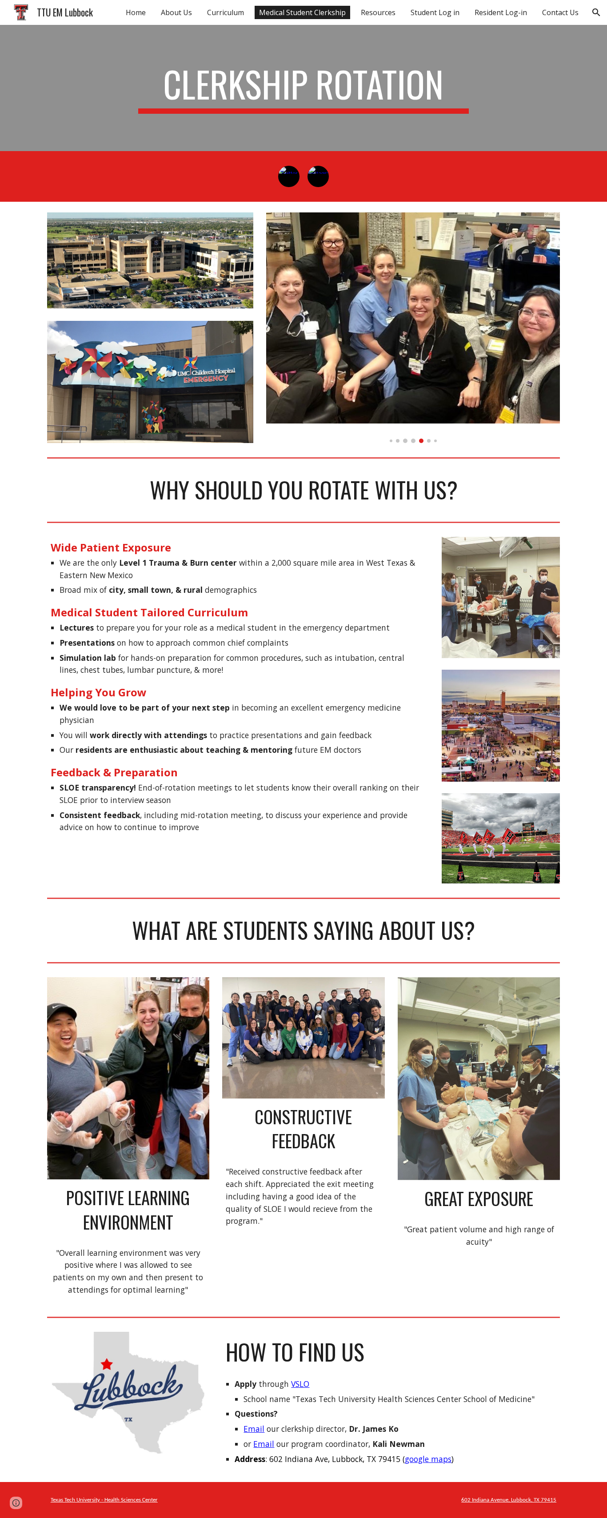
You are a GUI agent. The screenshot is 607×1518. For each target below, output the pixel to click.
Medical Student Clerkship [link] (302, 12)
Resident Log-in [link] (501, 12)
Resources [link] (378, 12)
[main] (303, 88)
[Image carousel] (413, 327)
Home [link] (136, 12)
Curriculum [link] (225, 12)
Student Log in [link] (435, 12)
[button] (596, 12)
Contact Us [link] (560, 12)
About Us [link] (176, 12)
